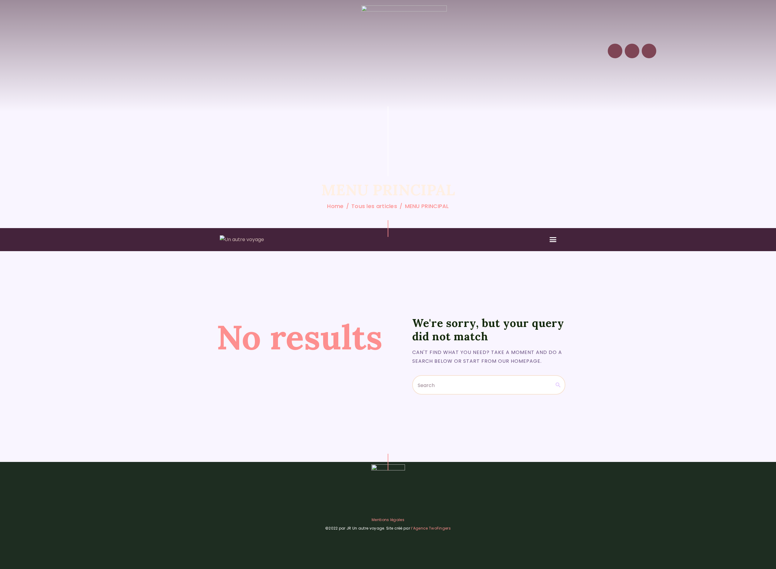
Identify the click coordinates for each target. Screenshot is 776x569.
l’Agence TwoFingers (431, 528)
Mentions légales (388, 519)
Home (335, 206)
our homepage (519, 361)
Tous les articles (374, 206)
